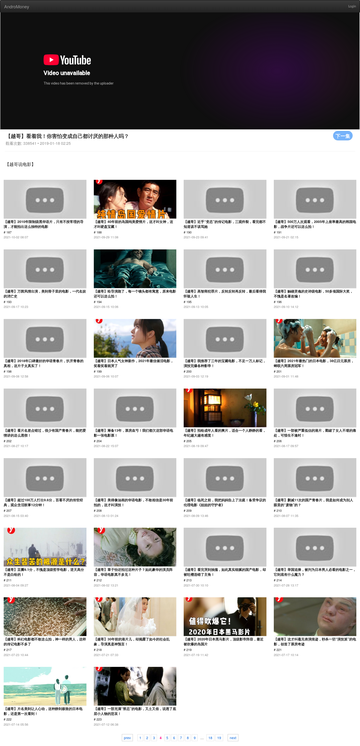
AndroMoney (16, 6)
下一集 (343, 135)
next (233, 737)
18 (210, 737)
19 (219, 737)
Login (352, 6)
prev (127, 737)
